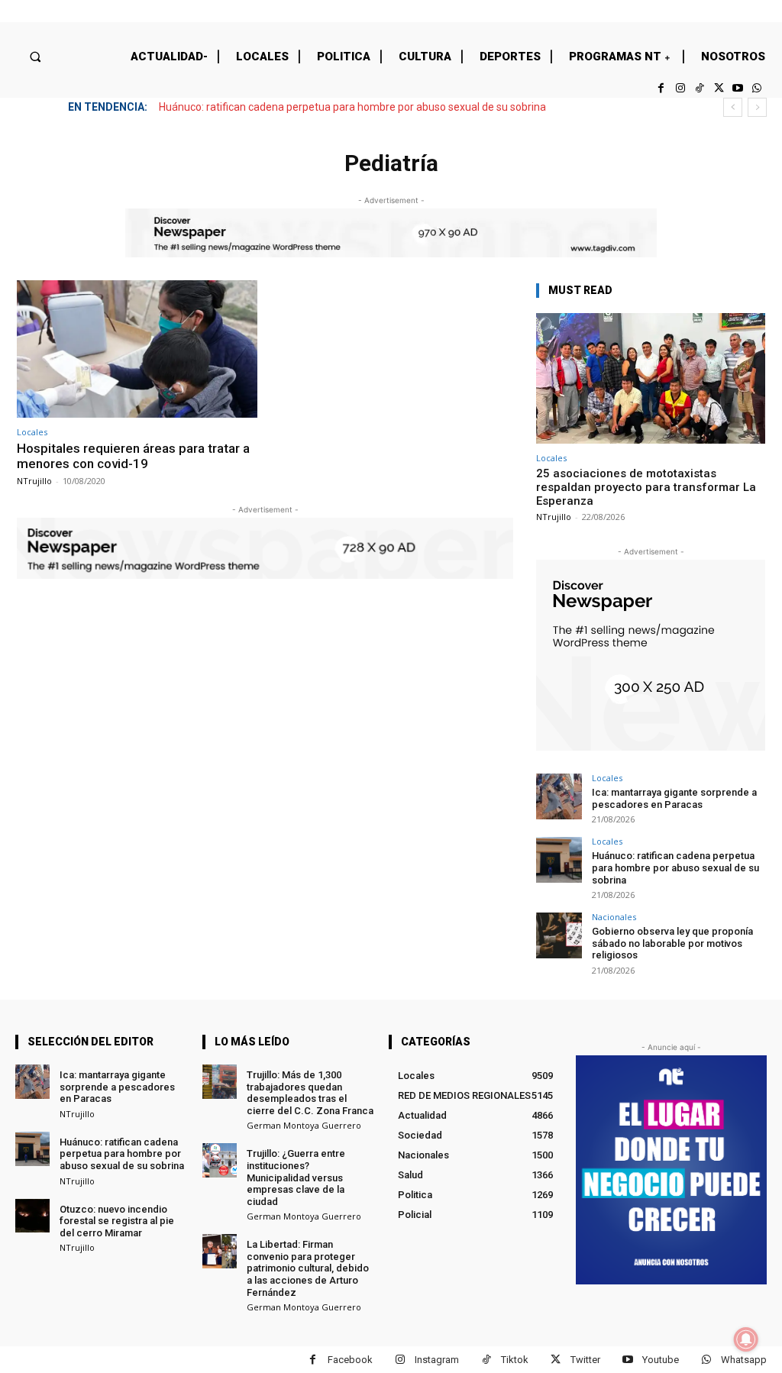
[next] (757, 107)
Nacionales (614, 917)
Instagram (437, 1359)
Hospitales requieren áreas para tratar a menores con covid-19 (133, 456)
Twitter (585, 1359)
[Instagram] (680, 88)
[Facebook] (661, 88)
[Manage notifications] (746, 1339)
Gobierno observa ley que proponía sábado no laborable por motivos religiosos (672, 943)
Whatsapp (744, 1359)
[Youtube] (738, 88)
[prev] (732, 107)
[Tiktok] (699, 88)
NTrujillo (34, 480)
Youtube (660, 1359)
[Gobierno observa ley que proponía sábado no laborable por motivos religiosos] (559, 935)
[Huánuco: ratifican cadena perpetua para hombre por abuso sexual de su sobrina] (559, 860)
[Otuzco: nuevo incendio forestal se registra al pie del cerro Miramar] (32, 1216)
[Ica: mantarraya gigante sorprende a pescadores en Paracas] (559, 796)
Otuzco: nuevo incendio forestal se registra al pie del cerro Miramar (117, 1221)
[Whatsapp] (757, 88)
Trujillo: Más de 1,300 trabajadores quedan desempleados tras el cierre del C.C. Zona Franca (310, 1092)
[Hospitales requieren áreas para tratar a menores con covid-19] (137, 349)
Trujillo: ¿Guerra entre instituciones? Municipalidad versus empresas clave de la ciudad (296, 1177)
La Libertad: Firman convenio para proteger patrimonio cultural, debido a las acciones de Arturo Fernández (308, 1268)
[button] (34, 56)
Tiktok (514, 1359)
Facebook (350, 1359)
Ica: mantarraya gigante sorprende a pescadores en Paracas (674, 798)
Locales (32, 432)
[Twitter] (718, 88)
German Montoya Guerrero (304, 1125)
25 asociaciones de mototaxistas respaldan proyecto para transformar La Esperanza (646, 487)
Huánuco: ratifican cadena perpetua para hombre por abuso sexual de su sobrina (352, 107)
